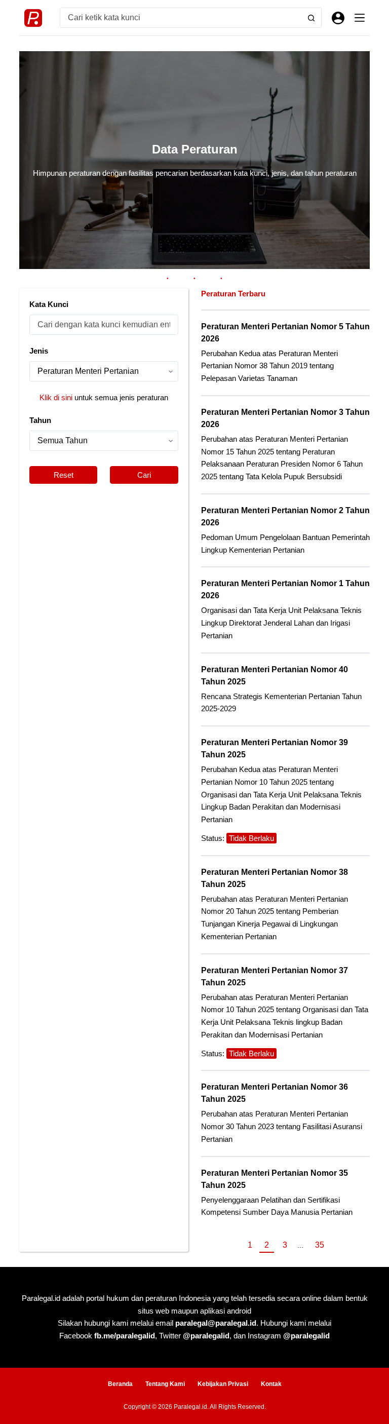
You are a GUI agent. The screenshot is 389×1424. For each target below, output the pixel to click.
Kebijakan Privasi (223, 1384)
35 (319, 1245)
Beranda (120, 1384)
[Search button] (311, 17)
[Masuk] (338, 18)
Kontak (271, 1384)
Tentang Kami (165, 1384)
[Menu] (360, 18)
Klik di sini (56, 397)
